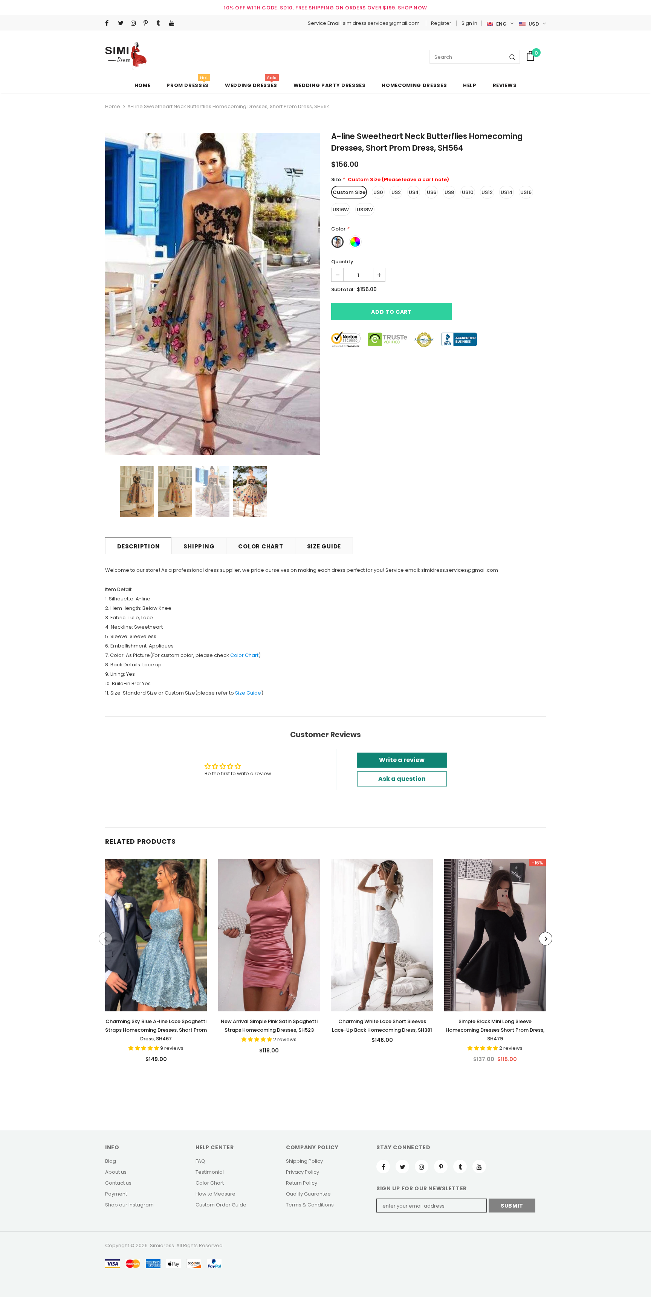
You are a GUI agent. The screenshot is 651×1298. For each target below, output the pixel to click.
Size (240, 692)
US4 (414, 192)
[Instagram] (135, 23)
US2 (396, 192)
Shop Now (412, 7)
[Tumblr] (161, 23)
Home (112, 106)
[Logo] (126, 56)
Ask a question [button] (402, 778)
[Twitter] (122, 23)
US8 (449, 192)
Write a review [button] (402, 760)
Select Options (156, 933)
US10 (468, 192)
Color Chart (244, 655)
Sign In (469, 23)
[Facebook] (110, 23)
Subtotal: (343, 289)
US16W (341, 209)
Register (441, 23)
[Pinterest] (148, 23)
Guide (253, 692)
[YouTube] (174, 23)
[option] (212, 294)
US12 (487, 192)
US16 (526, 192)
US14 (506, 192)
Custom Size (349, 192)
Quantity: (343, 261)
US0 (378, 192)
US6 (431, 192)
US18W (365, 209)
